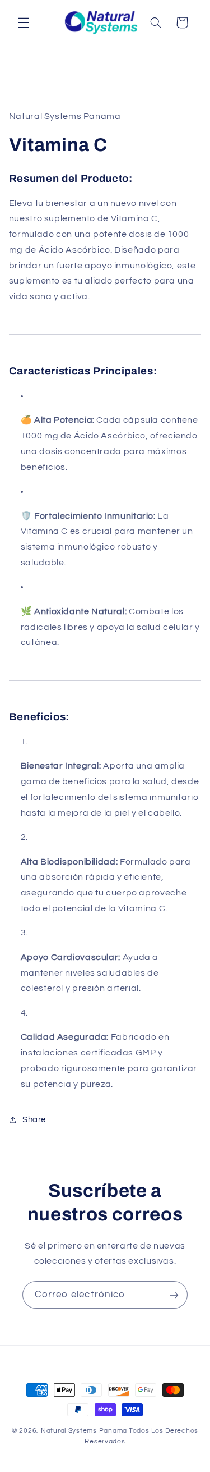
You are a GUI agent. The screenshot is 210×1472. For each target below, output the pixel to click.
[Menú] (23, 22)
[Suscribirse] (174, 1295)
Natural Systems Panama (84, 1431)
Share (34, 1120)
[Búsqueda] (156, 22)
